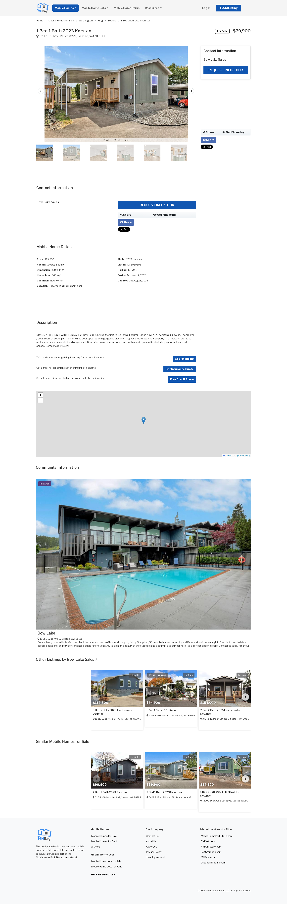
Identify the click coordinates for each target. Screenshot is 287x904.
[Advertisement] (116, 169)
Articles (95, 846)
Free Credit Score (182, 379)
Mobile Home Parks (126, 8)
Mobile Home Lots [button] (94, 8)
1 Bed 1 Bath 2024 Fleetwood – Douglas (219, 794)
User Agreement (155, 857)
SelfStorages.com (211, 852)
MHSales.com (209, 857)
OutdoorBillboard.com (213, 862)
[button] (232, 8)
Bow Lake (46, 633)
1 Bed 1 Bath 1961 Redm (161, 710)
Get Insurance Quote (180, 369)
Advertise (151, 846)
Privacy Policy (153, 852)
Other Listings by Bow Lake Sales (65, 659)
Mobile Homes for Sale (104, 836)
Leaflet (228, 455)
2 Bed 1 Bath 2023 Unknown (164, 792)
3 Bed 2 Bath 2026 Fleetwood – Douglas (113, 712)
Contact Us (152, 836)
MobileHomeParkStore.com (52, 857)
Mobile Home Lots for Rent (106, 866)
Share (127, 214)
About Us (151, 841)
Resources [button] (152, 8)
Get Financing (166, 214)
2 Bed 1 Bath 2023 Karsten (110, 792)
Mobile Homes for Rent (104, 841)
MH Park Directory (103, 874)
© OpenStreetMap (242, 455)
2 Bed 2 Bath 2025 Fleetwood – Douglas (220, 712)
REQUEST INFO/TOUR (157, 205)
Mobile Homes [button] (64, 8)
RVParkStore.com (211, 846)
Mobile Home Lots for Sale (106, 861)
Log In (206, 8)
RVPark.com (208, 841)
